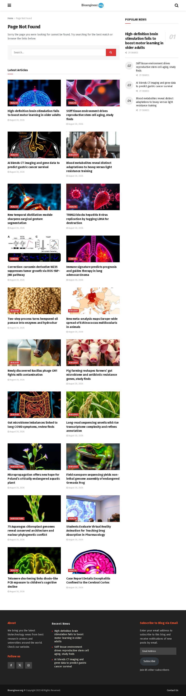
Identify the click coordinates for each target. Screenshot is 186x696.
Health (14, 103)
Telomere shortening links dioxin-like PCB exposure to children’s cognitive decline (33, 582)
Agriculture (17, 467)
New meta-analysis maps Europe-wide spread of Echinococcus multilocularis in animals (91, 323)
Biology (73, 155)
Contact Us (172, 690)
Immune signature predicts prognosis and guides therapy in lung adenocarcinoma (91, 271)
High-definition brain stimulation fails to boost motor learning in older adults (144, 41)
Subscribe (149, 661)
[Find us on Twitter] (19, 665)
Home (10, 18)
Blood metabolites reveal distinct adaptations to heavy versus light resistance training (89, 167)
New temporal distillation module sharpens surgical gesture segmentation (30, 219)
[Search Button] (176, 5)
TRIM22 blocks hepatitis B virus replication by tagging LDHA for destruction (87, 219)
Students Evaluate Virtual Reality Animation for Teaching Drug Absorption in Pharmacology (88, 530)
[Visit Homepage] (93, 5)
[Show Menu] (9, 5)
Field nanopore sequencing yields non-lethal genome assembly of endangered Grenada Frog (92, 479)
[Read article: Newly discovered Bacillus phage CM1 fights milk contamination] (34, 352)
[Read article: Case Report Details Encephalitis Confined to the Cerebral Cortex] (93, 560)
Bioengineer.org (15, 690)
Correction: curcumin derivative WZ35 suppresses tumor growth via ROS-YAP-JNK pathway (34, 271)
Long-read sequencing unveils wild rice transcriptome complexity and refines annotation (92, 426)
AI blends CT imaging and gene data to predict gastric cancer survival (70, 663)
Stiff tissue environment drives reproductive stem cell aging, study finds (89, 115)
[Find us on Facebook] (11, 665)
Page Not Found (24, 18)
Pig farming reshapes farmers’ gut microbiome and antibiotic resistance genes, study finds (91, 375)
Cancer (14, 259)
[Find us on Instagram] (28, 665)
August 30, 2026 (16, 120)
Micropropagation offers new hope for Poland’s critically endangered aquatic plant (34, 479)
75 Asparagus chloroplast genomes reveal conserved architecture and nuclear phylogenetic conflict (31, 530)
